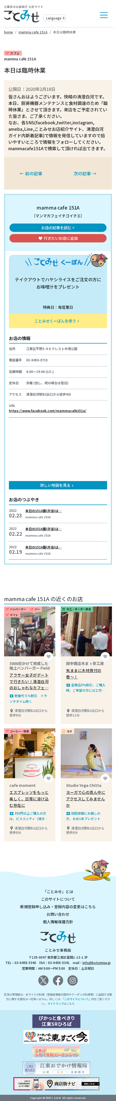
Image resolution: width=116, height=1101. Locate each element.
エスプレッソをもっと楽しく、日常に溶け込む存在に (29, 799)
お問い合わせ (58, 914)
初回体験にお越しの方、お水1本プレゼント (83, 816)
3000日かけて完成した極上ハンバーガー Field (29, 666)
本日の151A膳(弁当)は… (43, 510)
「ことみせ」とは (58, 891)
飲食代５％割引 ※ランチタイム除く (28, 698)
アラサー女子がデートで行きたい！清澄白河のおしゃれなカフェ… (29, 681)
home (8, 32)
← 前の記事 (31, 173)
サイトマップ (55, 1003)
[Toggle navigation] (104, 15)
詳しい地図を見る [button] (57, 485)
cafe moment (22, 785)
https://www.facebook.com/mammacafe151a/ (47, 410)
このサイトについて (58, 899)
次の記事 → (85, 173)
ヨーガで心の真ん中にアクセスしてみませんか (85, 799)
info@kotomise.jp (97, 962)
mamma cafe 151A (33, 32)
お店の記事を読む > (58, 227)
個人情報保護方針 (58, 921)
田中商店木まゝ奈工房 (85, 663)
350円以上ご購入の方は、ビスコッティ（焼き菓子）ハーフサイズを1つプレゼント (29, 816)
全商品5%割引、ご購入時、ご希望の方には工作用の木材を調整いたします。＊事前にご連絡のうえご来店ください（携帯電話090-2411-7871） (85, 687)
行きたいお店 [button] (57, 238)
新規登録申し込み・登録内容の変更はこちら (58, 906)
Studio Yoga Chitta (83, 785)
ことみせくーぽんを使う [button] (57, 321)
